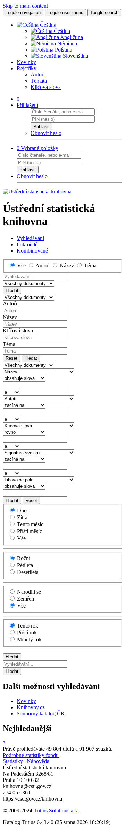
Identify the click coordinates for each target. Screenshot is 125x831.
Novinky (26, 62)
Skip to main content (25, 6)
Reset (11, 358)
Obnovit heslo (46, 133)
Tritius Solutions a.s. (56, 810)
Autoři (38, 74)
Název (10, 317)
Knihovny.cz (31, 707)
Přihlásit (41, 126)
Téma (9, 344)
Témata (39, 81)
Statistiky (13, 761)
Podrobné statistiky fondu (31, 755)
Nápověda (38, 761)
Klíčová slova (46, 87)
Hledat (12, 290)
